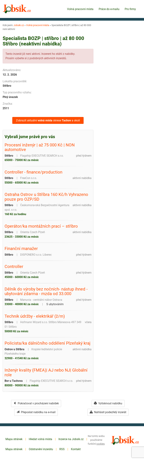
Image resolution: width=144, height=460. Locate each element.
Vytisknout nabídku (110, 403)
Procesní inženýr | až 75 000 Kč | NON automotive (40, 147)
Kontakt (76, 449)
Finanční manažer (21, 248)
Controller (14, 266)
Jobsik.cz (19, 25)
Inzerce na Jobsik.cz (71, 439)
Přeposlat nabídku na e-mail (37, 412)
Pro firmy (130, 9)
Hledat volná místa (40, 439)
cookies (100, 443)
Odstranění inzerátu (41, 449)
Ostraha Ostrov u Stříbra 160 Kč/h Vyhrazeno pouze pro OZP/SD (46, 197)
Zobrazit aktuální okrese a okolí (48, 120)
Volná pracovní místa (80, 9)
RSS (62, 449)
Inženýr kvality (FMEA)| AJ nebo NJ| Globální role (46, 372)
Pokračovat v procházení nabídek (38, 403)
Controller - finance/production (33, 172)
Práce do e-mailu (109, 9)
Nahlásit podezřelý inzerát (109, 412)
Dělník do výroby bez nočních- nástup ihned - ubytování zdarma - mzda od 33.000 (46, 291)
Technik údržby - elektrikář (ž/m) (35, 316)
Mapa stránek (13, 439)
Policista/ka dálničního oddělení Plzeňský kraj (47, 343)
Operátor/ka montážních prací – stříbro (41, 226)
